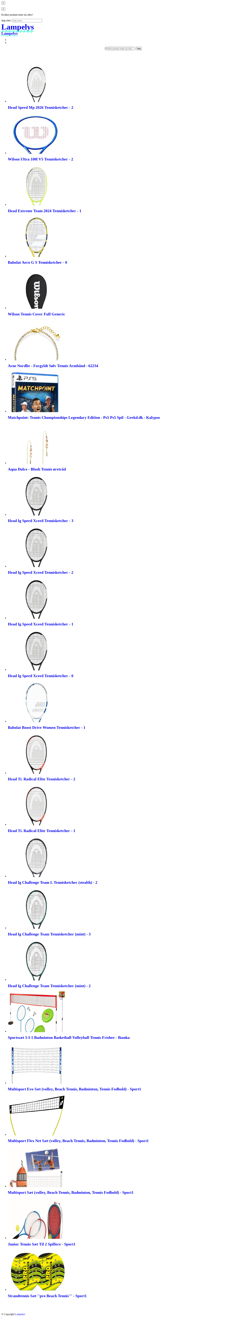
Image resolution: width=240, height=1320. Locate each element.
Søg (139, 48)
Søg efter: (6, 20)
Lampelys (20, 1314)
